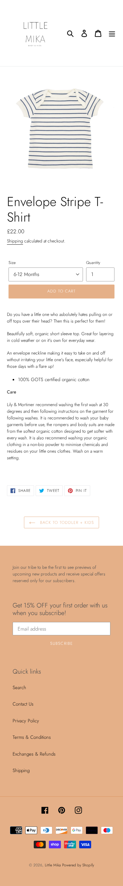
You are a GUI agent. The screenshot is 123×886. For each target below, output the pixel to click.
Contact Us (23, 704)
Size (12, 263)
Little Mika (53, 865)
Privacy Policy (26, 720)
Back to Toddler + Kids (66, 522)
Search (19, 687)
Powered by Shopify (78, 865)
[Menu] (112, 33)
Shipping (15, 241)
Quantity (93, 263)
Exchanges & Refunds (34, 754)
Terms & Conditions (32, 737)
